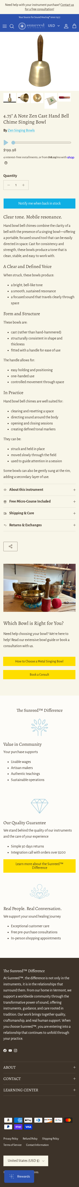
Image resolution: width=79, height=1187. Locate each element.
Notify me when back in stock (39, 203)
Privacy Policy (10, 1138)
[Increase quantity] (24, 185)
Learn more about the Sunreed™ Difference (39, 866)
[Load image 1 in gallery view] (39, 61)
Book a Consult (39, 674)
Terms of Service (12, 1145)
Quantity (10, 176)
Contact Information (37, 1145)
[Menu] (4, 26)
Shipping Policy (50, 1138)
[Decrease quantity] (7, 185)
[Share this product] (10, 546)
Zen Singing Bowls (21, 130)
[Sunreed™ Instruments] (31, 26)
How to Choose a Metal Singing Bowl (39, 661)
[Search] (14, 26)
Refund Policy (30, 1138)
